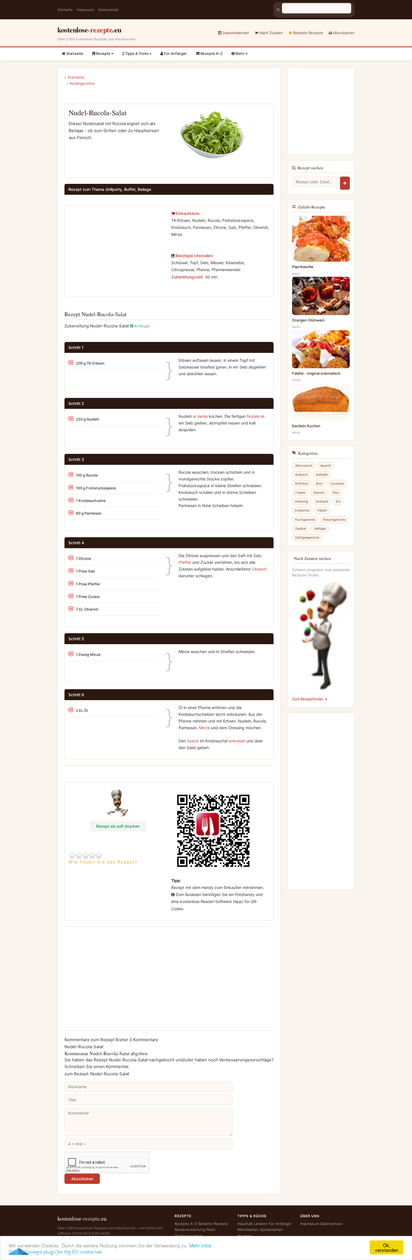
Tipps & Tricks (136, 53)
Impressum (85, 10)
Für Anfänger (175, 53)
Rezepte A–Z (211, 53)
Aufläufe (322, 475)
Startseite (65, 10)
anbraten (237, 740)
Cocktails (337, 483)
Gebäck (300, 529)
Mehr (240, 53)
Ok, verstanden (386, 1247)
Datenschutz (108, 10)
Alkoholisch (304, 466)
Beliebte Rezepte (307, 32)
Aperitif (325, 466)
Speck (193, 740)
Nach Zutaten (270, 32)
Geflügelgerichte (307, 537)
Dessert (319, 492)
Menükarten (343, 32)
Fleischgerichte (334, 520)
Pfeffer (185, 562)
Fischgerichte (305, 520)
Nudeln (253, 416)
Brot (319, 483)
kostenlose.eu (89, 29)
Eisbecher (302, 510)
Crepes (300, 492)
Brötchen (301, 483)
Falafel (322, 510)
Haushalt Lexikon (252, 1223)
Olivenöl (259, 569)
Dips (335, 492)
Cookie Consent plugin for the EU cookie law (55, 1251)
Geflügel (320, 529)
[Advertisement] (116, 249)
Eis (338, 501)
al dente (200, 416)
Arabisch (301, 475)
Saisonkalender (235, 32)
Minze (204, 727)
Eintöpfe (322, 501)
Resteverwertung (190, 1229)
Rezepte (103, 53)
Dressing (301, 501)
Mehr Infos (200, 1245)
